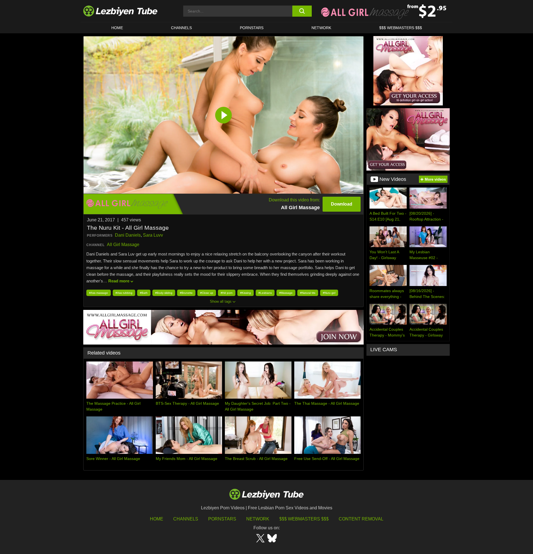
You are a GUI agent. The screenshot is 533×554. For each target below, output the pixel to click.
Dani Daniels (128, 235)
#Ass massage (98, 292)
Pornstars (251, 28)
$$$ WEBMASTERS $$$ (400, 28)
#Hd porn (227, 292)
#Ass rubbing (123, 292)
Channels (185, 519)
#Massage (286, 292)
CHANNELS (181, 28)
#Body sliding (163, 292)
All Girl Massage (123, 244)
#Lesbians (265, 292)
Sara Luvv (153, 235)
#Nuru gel (329, 292)
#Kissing (245, 292)
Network (321, 28)
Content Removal (361, 519)
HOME (117, 28)
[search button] (301, 11)
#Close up (206, 292)
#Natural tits (307, 292)
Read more (118, 281)
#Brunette (186, 292)
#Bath (144, 292)
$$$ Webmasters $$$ (304, 519)
